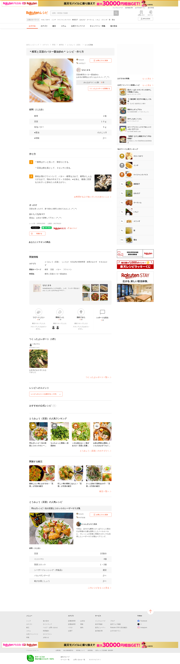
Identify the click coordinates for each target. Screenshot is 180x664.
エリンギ (104, 20)
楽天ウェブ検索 (115, 624)
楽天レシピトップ (32, 45)
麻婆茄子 (75, 20)
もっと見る (146, 78)
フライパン (67, 269)
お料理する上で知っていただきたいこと (91, 197)
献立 (54, 26)
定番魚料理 (71, 624)
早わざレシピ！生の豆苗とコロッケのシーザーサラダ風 (55, 508)
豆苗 (36, 121)
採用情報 (90, 650)
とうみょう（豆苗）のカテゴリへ (94, 451)
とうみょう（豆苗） (74, 45)
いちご (98, 20)
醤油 (113, 20)
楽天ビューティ (100, 627)
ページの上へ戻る (150, 611)
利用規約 (46, 631)
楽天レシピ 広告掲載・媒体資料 (104, 650)
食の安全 (113, 26)
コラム (63, 26)
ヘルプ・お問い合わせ (50, 627)
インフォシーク (118, 8)
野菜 (53, 45)
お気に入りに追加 (102, 60)
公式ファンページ (78, 26)
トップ (28, 621)
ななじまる (47, 285)
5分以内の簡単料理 (77, 262)
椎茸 (46, 269)
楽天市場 (151, 8)
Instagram (143, 627)
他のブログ (73, 228)
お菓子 (70, 631)
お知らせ (46, 637)
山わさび (82, 20)
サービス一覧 (65, 659)
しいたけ (65, 262)
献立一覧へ (104, 491)
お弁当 (82, 621)
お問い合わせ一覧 (79, 659)
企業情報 (58, 650)
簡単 (81, 624)
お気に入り (141, 15)
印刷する (39, 233)
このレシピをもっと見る (98, 588)
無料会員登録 (146, 18)
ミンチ (54, 20)
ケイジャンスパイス (64, 20)
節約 (81, 627)
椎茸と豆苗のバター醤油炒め (56, 274)
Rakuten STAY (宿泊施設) (118, 627)
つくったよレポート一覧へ (97, 377)
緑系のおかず (92, 262)
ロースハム (90, 20)
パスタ (70, 627)
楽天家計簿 (129, 8)
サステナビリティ (95, 659)
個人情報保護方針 (68, 650)
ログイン (150, 15)
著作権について (80, 650)
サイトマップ (47, 624)
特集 (27, 637)
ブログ (112, 621)
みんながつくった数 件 (94, 82)
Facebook (143, 621)
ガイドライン (47, 634)
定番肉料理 (71, 621)
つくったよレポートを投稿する (100, 88)
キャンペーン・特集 (97, 26)
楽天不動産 (98, 624)
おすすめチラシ (140, 8)
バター (58, 269)
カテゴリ (44, 26)
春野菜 (61, 45)
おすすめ (32, 26)
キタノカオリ (45, 20)
